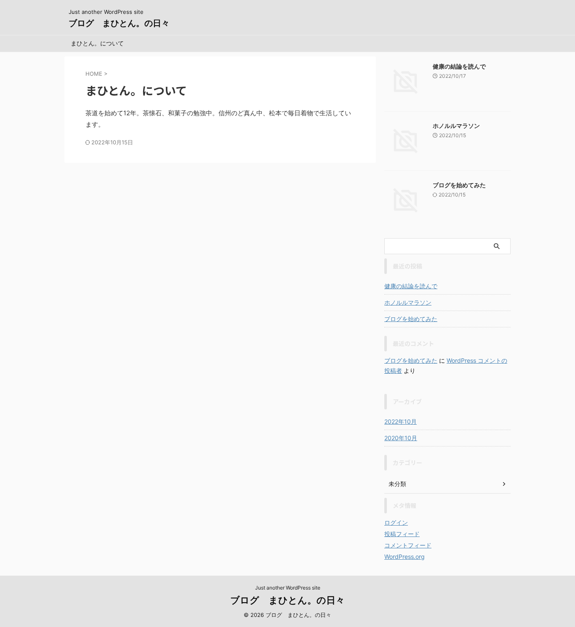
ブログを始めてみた (459, 185)
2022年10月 (400, 421)
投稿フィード (402, 533)
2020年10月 (400, 437)
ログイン (396, 522)
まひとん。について (97, 43)
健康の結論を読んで (459, 66)
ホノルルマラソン (456, 125)
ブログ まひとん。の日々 (119, 23)
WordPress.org (404, 556)
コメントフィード (407, 545)
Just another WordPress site (287, 587)
